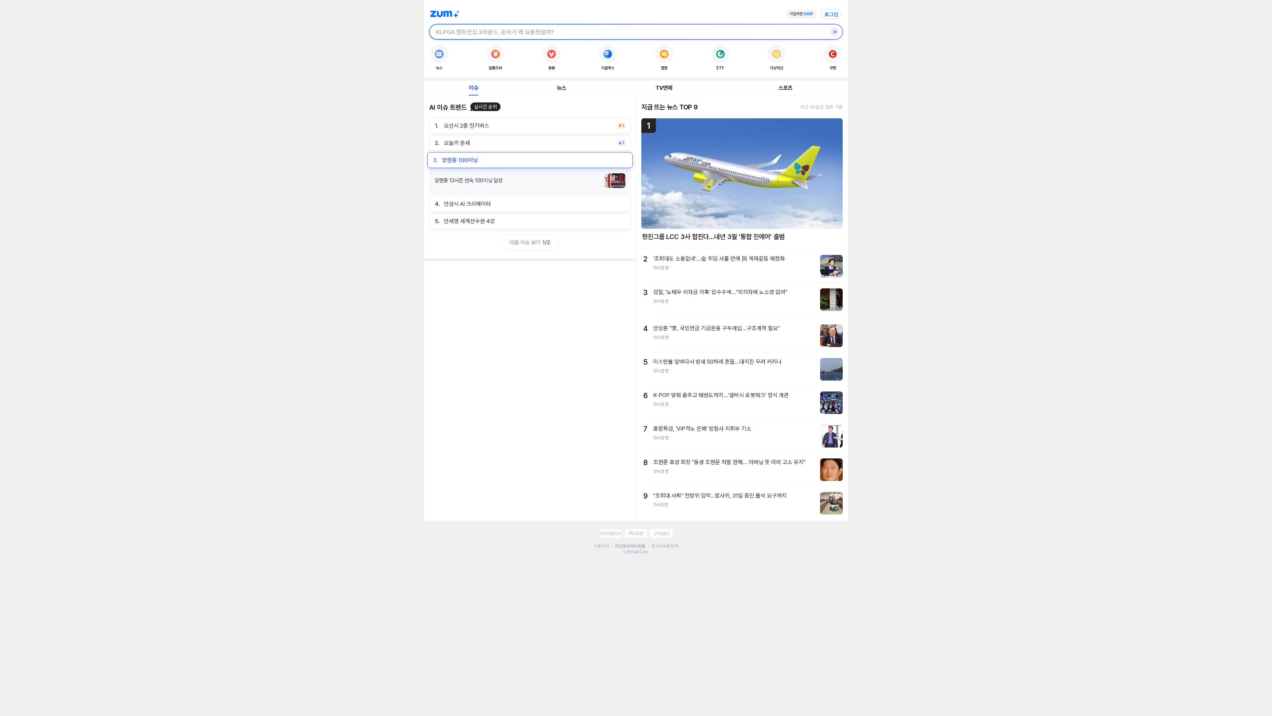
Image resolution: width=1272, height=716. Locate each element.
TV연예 (664, 88)
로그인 (831, 14)
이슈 (473, 88)
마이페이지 (610, 533)
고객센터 (661, 533)
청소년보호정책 (664, 546)
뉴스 (561, 88)
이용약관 (601, 546)
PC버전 (636, 533)
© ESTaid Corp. (636, 552)
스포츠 (785, 88)
